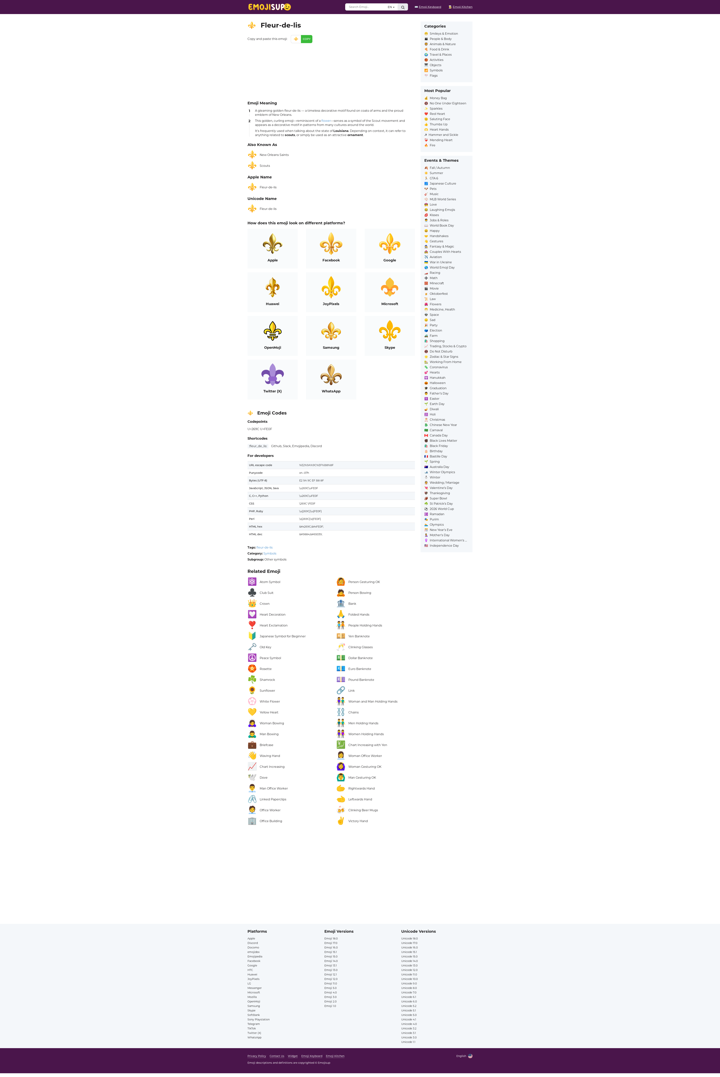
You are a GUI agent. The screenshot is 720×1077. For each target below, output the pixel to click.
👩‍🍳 (460, 7)
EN (390, 7)
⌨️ (428, 7)
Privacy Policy (257, 1056)
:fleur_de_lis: (258, 446)
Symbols (269, 553)
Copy (306, 39)
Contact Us (277, 1056)
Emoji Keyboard (311, 1056)
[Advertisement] (331, 71)
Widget (293, 1056)
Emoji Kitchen (335, 1056)
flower (326, 121)
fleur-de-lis (264, 547)
